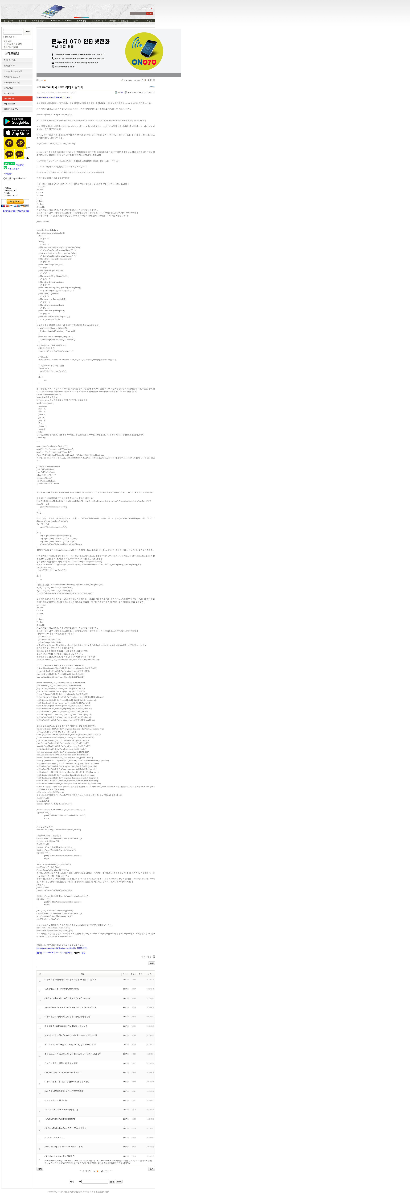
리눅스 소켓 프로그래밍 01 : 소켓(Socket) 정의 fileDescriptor (70, 1044)
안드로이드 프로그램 (13, 71)
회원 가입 (8, 41)
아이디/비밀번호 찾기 (13, 44)
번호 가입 (22, 21)
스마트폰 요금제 (39, 21)
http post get (9, 104)
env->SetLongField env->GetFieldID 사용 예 (64, 1147)
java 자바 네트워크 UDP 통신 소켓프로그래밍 (64, 1091)
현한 (83, 953)
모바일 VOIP (9, 66)
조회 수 (134, 974)
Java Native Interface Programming (60, 1119)
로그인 (137, 80)
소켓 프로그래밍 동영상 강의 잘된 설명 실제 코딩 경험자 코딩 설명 (73, 1054)
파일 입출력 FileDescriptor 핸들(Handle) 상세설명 (66, 1026)
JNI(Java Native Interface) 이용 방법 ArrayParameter (67, 998)
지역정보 (148, 21)
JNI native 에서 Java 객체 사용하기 (60, 87)
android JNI (9, 99)
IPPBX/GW (55, 20)
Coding (68, 20)
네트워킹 (112, 21)
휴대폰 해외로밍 (11, 109)
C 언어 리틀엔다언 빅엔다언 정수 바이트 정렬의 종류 (67, 1082)
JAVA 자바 (8, 88)
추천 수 (142, 974)
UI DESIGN (9, 93)
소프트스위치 (97, 21)
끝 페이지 (105, 1171)
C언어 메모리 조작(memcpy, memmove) (62, 989)
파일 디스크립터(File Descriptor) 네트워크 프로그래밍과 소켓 (71, 1035)
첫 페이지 (86, 1171)
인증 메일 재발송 (11, 47)
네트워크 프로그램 (12, 82)
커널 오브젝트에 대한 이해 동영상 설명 (61, 1063)
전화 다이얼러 (10, 60)
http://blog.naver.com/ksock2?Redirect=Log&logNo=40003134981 (62, 948)
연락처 (136, 21)
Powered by (78, 1192)
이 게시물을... (147, 957)
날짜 (150, 974)
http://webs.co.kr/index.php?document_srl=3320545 (56, 92)
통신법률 (125, 21)
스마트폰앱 (81, 21)
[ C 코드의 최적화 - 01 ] (54, 1137)
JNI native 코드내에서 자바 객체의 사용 (61, 1109)
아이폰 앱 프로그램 (12, 77)
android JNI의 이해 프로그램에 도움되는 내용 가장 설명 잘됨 (70, 1007)
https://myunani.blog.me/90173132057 (53, 97)
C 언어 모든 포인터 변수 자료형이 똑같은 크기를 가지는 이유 (70, 979)
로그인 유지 (11, 37)
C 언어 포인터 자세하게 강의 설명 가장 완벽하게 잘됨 (67, 1017)
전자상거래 (8, 21)
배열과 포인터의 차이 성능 (56, 1100)
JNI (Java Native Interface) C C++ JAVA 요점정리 (65, 1128)
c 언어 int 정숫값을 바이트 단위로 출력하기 (63, 1072)
